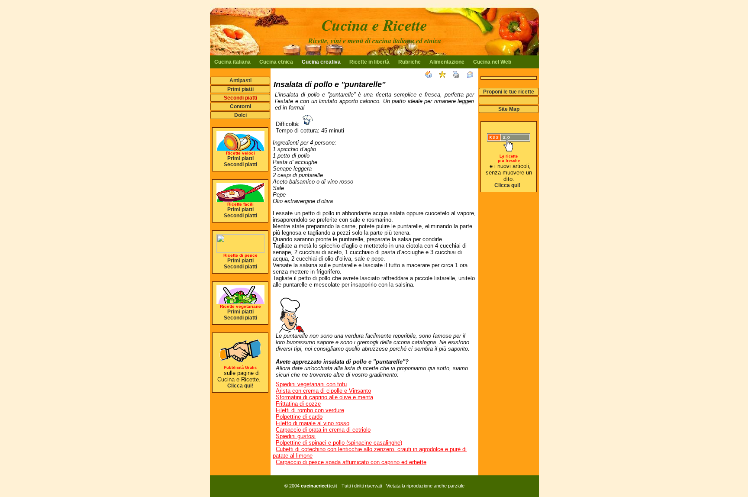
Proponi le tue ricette (508, 92)
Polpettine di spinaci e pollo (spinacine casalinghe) (339, 442)
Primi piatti (240, 89)
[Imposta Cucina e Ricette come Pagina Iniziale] (431, 75)
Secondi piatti (240, 98)
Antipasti (240, 80)
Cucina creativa (321, 62)
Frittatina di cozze (298, 403)
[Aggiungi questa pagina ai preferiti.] (444, 75)
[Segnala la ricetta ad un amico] (472, 75)
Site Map (508, 109)
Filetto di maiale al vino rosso (312, 423)
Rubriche (409, 62)
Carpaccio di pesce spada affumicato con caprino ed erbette (351, 462)
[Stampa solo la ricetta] (458, 75)
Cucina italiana (232, 62)
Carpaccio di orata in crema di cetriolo (323, 429)
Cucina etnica (276, 62)
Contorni (240, 106)
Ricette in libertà (369, 62)
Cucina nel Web (492, 62)
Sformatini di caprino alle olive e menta (324, 397)
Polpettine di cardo (299, 416)
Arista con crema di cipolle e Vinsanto (323, 390)
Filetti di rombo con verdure (310, 410)
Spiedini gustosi (296, 436)
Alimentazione (446, 62)
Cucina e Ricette (374, 25)
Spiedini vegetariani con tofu (311, 384)
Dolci (240, 115)
